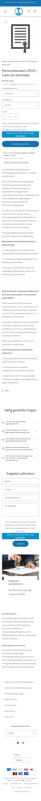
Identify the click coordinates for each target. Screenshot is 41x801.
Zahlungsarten (11, 705)
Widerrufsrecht (11, 699)
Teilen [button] (6, 390)
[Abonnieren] (33, 733)
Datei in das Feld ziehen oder (20, 134)
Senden (20, 543)
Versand (13, 84)
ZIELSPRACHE (7, 100)
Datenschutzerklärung (31, 784)
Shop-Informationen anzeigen (16, 162)
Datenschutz (10, 711)
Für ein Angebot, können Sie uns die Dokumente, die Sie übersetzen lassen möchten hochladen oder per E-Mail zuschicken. (20, 526)
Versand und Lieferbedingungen (18, 688)
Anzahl (4, 112)
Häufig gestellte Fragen (14, 693)
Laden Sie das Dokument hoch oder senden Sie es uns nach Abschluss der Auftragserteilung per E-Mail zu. (20, 126)
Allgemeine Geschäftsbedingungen (19, 682)
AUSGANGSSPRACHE (9, 88)
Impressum (9, 717)
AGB (13, 788)
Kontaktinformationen (21, 791)
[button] (5, 11)
